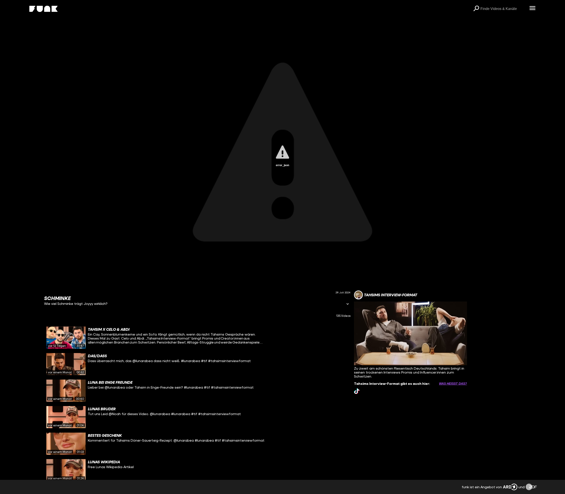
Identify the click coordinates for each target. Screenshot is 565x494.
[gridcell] (197, 338)
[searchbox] (503, 9)
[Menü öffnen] (532, 8)
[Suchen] (476, 9)
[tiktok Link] (357, 391)
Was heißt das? (453, 383)
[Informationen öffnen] (347, 304)
